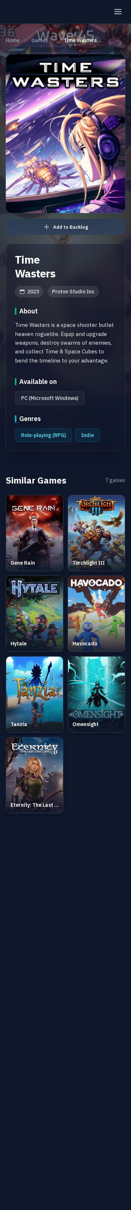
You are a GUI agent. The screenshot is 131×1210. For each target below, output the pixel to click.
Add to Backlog (70, 227)
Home (13, 40)
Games (39, 40)
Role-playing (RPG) (43, 435)
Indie (87, 435)
